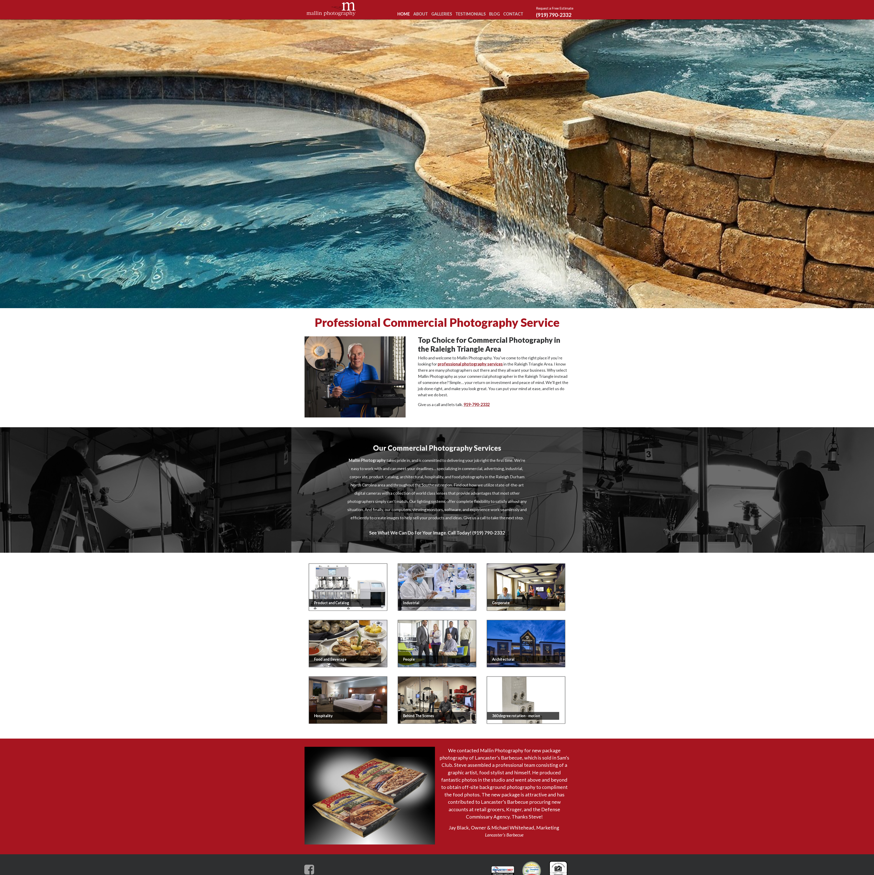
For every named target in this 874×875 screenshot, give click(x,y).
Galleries (441, 13)
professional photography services (470, 363)
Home (403, 13)
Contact (513, 13)
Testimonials (470, 13)
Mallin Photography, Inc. (332, 9)
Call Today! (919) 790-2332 (476, 532)
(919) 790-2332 (554, 15)
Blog (494, 13)
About (420, 13)
